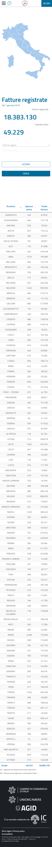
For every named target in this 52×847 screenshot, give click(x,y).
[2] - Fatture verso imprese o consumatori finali (18, 773)
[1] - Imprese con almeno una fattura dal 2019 (18, 769)
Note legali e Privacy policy (13, 831)
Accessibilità (7, 833)
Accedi (46, 3)
